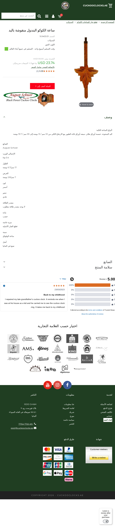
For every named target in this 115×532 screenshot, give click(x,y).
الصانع (108, 262)
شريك (71, 412)
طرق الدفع (107, 408)
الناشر (71, 424)
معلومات (70, 394)
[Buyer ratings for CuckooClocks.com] (99, 456)
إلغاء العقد (108, 420)
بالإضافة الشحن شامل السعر (43, 67)
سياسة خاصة (68, 420)
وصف (108, 117)
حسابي (109, 416)
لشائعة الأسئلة (106, 404)
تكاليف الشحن (106, 412)
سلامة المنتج (103, 267)
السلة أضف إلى (43, 86)
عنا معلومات (69, 404)
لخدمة (109, 394)
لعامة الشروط (68, 408)
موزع (72, 416)
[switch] (106, 521)
